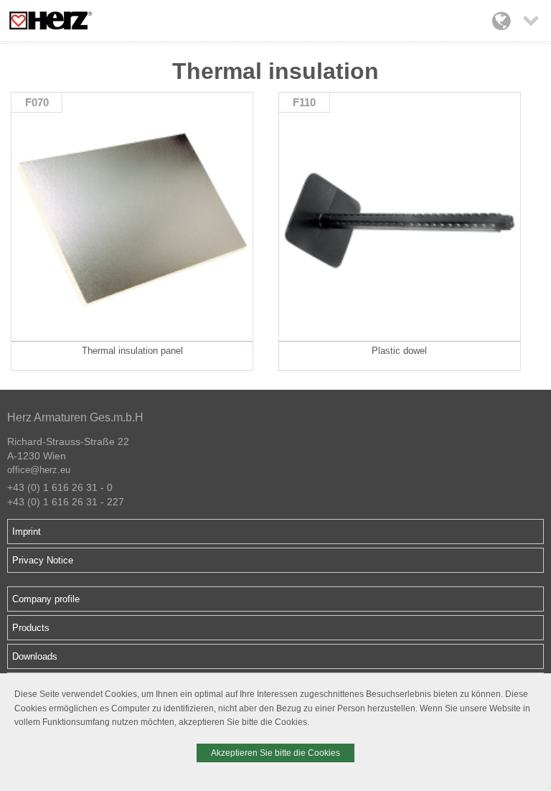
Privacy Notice (42, 560)
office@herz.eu (38, 469)
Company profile (46, 599)
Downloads (34, 656)
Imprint (26, 531)
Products (31, 627)
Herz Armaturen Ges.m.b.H (75, 417)
